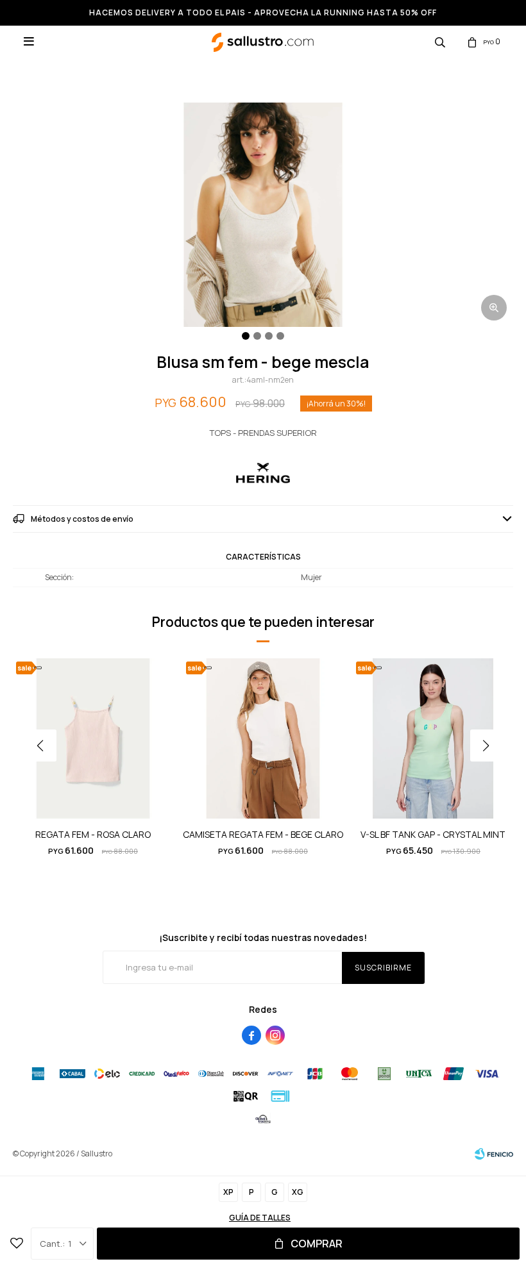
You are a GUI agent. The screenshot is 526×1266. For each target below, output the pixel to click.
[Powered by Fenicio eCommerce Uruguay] (494, 1153)
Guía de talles (260, 1217)
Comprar (317, 1244)
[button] (440, 42)
